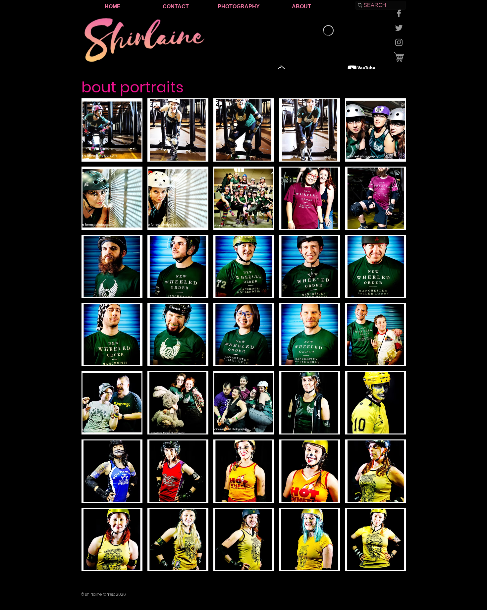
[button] (111, 130)
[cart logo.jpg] (399, 57)
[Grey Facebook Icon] (399, 13)
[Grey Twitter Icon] (399, 28)
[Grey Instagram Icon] (399, 42)
